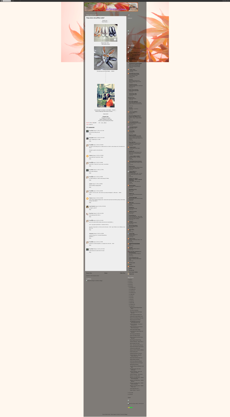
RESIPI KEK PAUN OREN (134, 90)
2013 (130, 284)
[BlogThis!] (102, 122)
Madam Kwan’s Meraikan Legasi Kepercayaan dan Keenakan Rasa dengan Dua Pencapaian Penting (134, 65)
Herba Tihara (131, 229)
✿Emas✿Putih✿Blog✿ (133, 101)
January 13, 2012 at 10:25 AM (99, 130)
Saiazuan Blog (131, 233)
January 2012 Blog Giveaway (135, 335)
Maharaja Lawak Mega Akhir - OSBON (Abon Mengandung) (137, 378)
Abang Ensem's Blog (133, 93)
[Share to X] (103, 122)
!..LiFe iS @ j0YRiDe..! (133, 111)
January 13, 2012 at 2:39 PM (98, 176)
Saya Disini (91, 130)
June (131, 297)
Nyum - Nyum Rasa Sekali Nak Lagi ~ (136, 344)
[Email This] (101, 122)
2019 (130, 279)
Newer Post (89, 273)
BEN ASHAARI (132, 58)
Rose (130, 230)
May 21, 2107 (131, 190)
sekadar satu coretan (133, 211)
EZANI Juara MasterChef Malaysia (136, 361)
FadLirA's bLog (132, 238)
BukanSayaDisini (132, 185)
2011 (130, 392)
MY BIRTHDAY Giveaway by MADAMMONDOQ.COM (135, 322)
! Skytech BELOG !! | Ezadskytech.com (133, 172)
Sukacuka (131, 79)
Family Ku (91, 124)
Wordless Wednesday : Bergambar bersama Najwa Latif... (136, 355)
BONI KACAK (132, 166)
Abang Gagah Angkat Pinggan (135, 329)
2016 (130, 281)
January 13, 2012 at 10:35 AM (99, 137)
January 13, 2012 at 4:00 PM (97, 183)
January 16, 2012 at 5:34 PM (98, 241)
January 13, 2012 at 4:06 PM (98, 190)
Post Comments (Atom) (95, 275)
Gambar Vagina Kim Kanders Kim (136, 314)
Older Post (122, 273)
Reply (90, 133)
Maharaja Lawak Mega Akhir (135, 375)
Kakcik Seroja (131, 97)
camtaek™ (131, 221)
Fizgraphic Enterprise (133, 84)
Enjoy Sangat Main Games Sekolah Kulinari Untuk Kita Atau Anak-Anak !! (135, 103)
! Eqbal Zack (131, 273)
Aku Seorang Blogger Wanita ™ (135, 115)
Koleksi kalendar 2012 (134, 351)
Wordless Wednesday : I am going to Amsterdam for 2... (136, 325)
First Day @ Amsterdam (134, 310)
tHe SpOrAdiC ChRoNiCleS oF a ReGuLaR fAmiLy (135, 252)
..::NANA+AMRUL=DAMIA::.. (135, 156)
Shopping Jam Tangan (106, 117)
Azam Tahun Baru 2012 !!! (134, 388)
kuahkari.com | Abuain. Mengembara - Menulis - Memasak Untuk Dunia (135, 179)
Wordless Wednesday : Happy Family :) (136, 341)
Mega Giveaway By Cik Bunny (135, 319)
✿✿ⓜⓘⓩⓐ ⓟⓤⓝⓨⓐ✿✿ (134, 243)
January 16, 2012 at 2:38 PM (99, 233)
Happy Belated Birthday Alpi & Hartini (136, 346)
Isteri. (130, 244)
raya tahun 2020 (132, 131)
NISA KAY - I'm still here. (133, 108)
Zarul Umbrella (92, 206)
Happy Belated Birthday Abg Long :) (136, 357)
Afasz (91, 122)
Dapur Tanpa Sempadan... (134, 89)
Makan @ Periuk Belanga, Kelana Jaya (136, 317)
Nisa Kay (130, 107)
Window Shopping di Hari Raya (106, 119)
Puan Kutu (91, 213)
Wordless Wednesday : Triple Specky (136, 374)
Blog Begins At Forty (133, 189)
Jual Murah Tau (132, 266)
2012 (130, 286)
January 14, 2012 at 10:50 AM (100, 206)
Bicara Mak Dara (132, 142)
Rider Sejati (131, 202)
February (132, 304)
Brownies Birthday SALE (133, 226)
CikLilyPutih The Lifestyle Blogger (135, 63)
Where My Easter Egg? (133, 208)
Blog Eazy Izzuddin (132, 134)
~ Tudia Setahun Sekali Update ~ (134, 148)
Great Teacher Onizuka (133, 272)
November (132, 289)
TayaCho (118, 414)
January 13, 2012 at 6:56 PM (98, 197)
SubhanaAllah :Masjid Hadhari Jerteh (136, 316)
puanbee (90, 183)
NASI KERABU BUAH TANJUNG (135, 161)
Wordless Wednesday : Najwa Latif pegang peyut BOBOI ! (136, 372)
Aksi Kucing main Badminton (135, 333)
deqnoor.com (131, 193)
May (131, 299)
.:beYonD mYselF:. (132, 147)
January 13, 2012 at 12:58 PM (98, 155)
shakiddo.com (131, 151)
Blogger (126, 414)
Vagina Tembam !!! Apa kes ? (135, 390)
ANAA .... (131, 264)
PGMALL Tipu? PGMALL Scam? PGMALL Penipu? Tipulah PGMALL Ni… (135, 117)
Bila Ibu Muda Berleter (133, 225)
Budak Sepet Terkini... (133, 98)
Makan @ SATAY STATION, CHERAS (137, 349)
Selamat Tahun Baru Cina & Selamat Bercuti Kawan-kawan (136, 327)
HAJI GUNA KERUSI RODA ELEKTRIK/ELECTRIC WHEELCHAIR (134, 75)
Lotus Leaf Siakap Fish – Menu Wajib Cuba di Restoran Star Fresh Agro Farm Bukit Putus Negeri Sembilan (136, 217)
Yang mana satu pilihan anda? (135, 348)
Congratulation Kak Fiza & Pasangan (136, 362)
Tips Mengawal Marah (133, 222)
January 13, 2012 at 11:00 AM (98, 144)
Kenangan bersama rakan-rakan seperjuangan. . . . (135, 369)
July (131, 295)
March (131, 302)
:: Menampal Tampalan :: (133, 70)
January (131, 306)
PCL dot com (131, 270)
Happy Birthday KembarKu (134, 359)
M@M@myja (131, 207)
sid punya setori (132, 262)
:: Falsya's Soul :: (132, 69)
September (132, 292)
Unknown (91, 155)
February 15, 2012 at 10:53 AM (99, 248)
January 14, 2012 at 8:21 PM (98, 213)
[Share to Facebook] (104, 122)
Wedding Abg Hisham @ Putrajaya (136, 353)
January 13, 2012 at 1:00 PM (98, 162)
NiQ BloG (131, 247)
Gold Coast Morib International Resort (135, 194)
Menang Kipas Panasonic (134, 364)
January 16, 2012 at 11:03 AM (98, 220)
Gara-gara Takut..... (132, 112)
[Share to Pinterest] (105, 122)
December (132, 287)
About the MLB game (133, 94)
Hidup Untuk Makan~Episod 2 (134, 248)
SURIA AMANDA (132, 47)
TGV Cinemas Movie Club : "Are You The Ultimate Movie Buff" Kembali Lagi (135, 174)
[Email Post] (99, 122)
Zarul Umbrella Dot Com (133, 257)
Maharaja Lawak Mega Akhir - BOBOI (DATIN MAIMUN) (136, 384)
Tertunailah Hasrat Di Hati (134, 73)
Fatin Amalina (131, 130)
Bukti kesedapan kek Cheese (135, 343)
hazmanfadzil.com (132, 215)
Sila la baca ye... (132, 212)
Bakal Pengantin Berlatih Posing (135, 339)
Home (105, 273)
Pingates (129, 397)
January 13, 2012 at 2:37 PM (98, 169)
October (131, 290)
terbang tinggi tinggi (133, 197)
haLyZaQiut (91, 137)
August (131, 294)
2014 (130, 282)
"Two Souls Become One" (133, 121)
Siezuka (130, 268)
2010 (130, 394)
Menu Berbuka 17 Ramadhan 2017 (135, 186)
